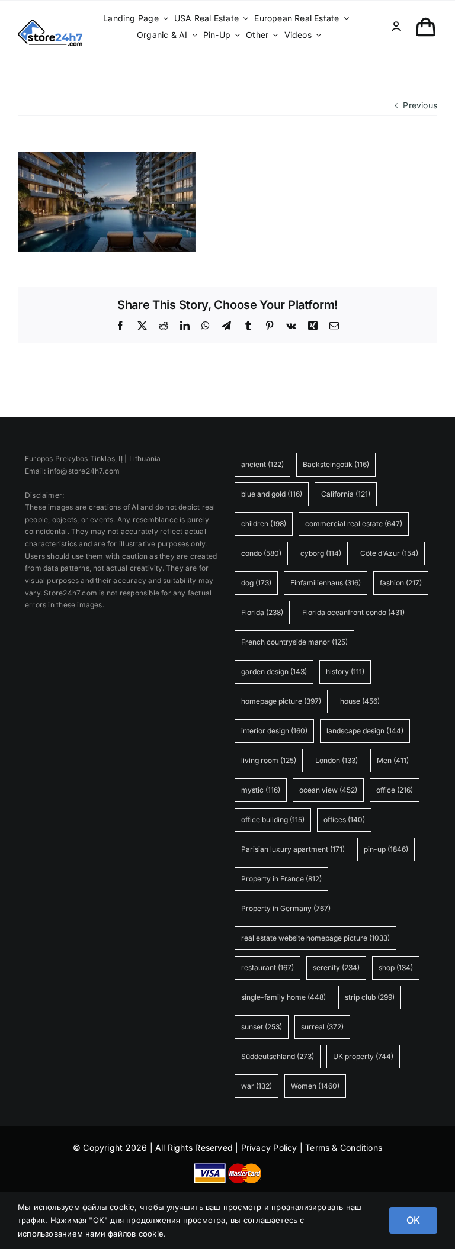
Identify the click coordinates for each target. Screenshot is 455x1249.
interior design (274, 730)
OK (413, 1220)
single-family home (283, 997)
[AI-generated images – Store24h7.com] (50, 23)
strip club (370, 997)
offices (344, 819)
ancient (262, 464)
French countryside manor (294, 642)
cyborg (320, 553)
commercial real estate (353, 523)
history (345, 671)
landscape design (364, 730)
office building (273, 819)
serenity (336, 967)
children (263, 523)
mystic (260, 790)
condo (261, 553)
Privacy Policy (269, 1147)
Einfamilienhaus (325, 582)
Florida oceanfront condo (353, 612)
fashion (401, 582)
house (360, 701)
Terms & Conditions (343, 1147)
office (394, 790)
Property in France (281, 878)
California (345, 494)
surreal (322, 1026)
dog (256, 582)
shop (396, 967)
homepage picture (281, 701)
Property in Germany (286, 908)
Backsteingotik (336, 464)
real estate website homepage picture (315, 937)
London (336, 760)
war (256, 1085)
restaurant (267, 967)
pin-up (386, 849)
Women (315, 1085)
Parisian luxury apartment (293, 849)
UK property (363, 1056)
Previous (420, 105)
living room (268, 760)
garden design (274, 671)
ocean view (328, 790)
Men (393, 760)
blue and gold (271, 494)
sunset (261, 1026)
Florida (262, 612)
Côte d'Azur (389, 553)
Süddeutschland (277, 1056)
